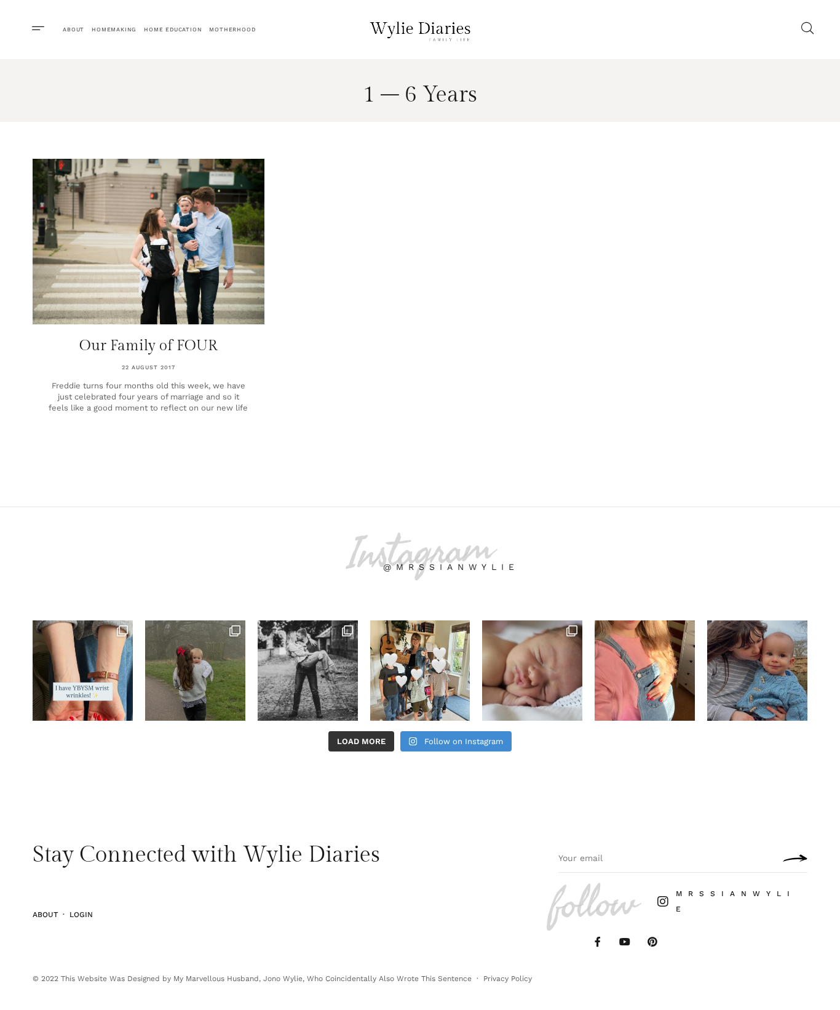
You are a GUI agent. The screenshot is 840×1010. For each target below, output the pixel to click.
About (73, 29)
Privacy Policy (507, 978)
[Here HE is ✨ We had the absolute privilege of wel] (532, 670)
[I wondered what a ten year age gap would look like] (195, 670)
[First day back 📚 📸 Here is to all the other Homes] (420, 670)
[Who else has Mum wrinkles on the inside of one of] (83, 670)
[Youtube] (625, 941)
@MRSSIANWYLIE (451, 567)
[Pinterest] (653, 941)
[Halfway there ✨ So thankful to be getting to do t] (645, 670)
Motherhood (232, 29)
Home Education (173, 29)
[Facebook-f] (597, 941)
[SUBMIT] (792, 857)
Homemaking (114, 29)
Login (81, 914)
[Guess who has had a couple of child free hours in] (308, 670)
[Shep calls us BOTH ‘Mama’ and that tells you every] (757, 670)
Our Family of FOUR (148, 346)
